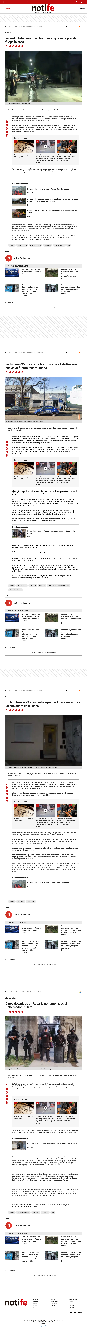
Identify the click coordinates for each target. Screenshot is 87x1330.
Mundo (32, 2)
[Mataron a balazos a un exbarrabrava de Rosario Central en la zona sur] (12, 272)
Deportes (56, 2)
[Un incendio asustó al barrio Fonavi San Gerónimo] (19, 190)
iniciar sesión (39, 308)
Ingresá (82, 9)
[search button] (3, 2)
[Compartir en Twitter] (16, 46)
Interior (21, 2)
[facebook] (13, 46)
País (27, 2)
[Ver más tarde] (6, 46)
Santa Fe (8, 2)
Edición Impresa (80, 2)
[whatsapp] (10, 46)
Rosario (15, 2)
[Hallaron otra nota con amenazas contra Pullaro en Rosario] (19, 1145)
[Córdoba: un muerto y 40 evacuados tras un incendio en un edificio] (19, 213)
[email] (19, 46)
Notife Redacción (22, 258)
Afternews (47, 2)
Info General (39, 2)
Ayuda (52, 1321)
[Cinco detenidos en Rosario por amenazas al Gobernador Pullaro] (19, 533)
